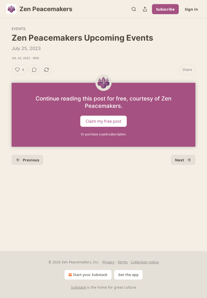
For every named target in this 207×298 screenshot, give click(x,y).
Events (18, 29)
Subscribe (165, 9)
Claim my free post (103, 121)
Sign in (191, 9)
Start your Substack (90, 274)
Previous (31, 159)
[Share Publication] (145, 9)
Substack (78, 287)
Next (179, 159)
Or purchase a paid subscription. (103, 134)
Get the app (128, 274)
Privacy (108, 262)
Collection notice (145, 262)
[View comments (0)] (34, 70)
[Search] (134, 9)
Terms (122, 262)
